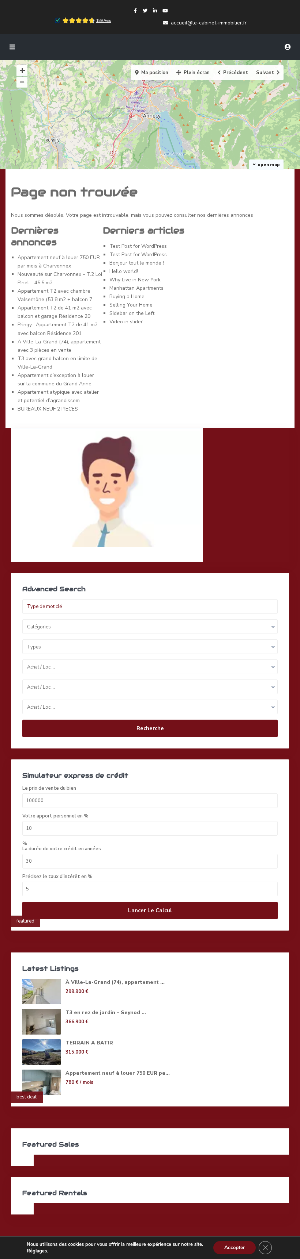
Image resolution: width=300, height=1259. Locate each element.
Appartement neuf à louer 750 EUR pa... (117, 1073)
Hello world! (123, 271)
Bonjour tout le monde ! (136, 262)
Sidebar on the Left (131, 313)
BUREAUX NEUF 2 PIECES (48, 408)
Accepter (234, 1247)
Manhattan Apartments (136, 288)
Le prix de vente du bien (49, 788)
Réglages (37, 1251)
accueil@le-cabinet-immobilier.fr (209, 22)
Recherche (150, 728)
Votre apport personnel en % (55, 816)
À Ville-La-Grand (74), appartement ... (115, 982)
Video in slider (126, 321)
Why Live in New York (135, 279)
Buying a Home (127, 296)
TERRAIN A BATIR (89, 1042)
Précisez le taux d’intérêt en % (57, 876)
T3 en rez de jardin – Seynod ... (105, 1012)
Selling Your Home (131, 304)
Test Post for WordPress (138, 246)
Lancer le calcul (150, 910)
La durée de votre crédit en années (61, 849)
